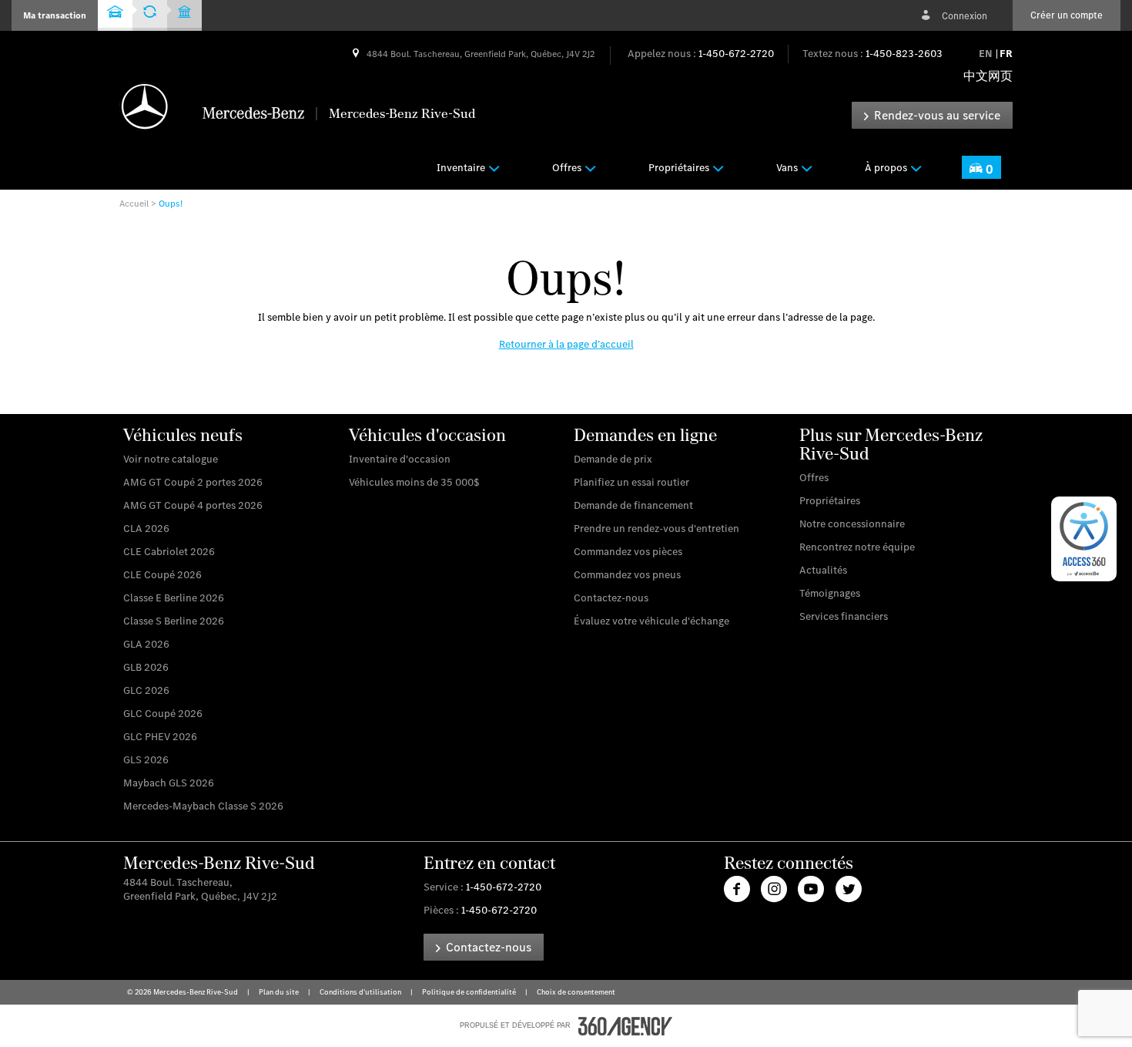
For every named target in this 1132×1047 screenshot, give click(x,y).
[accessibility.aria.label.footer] (625, 1026)
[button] (55, 15)
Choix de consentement (575, 992)
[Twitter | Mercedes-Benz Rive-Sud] (849, 889)
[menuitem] (470, 167)
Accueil (134, 203)
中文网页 (988, 75)
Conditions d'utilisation (361, 992)
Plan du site (279, 992)
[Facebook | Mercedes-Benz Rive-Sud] (737, 889)
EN (986, 54)
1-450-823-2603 (904, 53)
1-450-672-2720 (736, 53)
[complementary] (1084, 539)
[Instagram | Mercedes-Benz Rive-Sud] (774, 889)
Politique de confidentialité (469, 992)
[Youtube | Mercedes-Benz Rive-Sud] (811, 889)
